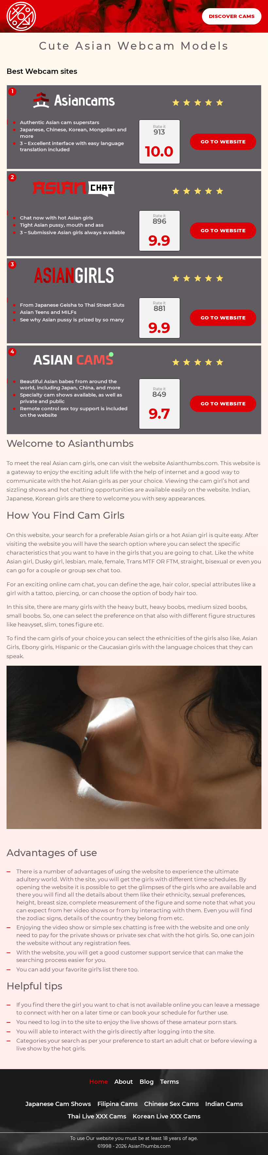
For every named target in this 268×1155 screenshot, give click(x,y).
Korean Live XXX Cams (166, 1116)
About (123, 1081)
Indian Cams (224, 1104)
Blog (147, 1081)
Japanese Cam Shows (58, 1104)
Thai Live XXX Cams (97, 1116)
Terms (169, 1081)
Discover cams (232, 16)
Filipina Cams (117, 1104)
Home (98, 1081)
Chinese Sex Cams (171, 1104)
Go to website (223, 141)
